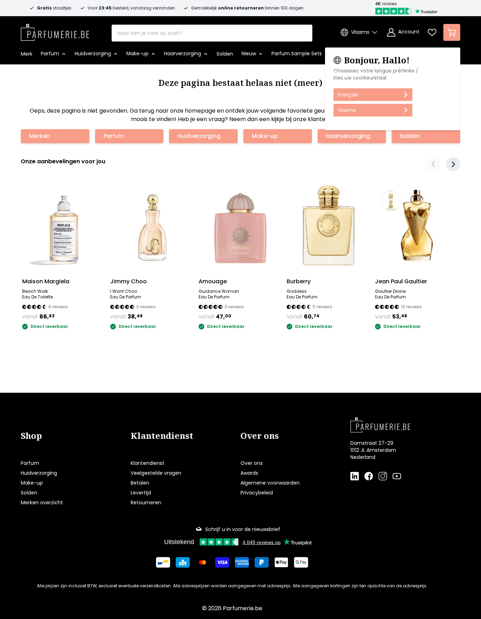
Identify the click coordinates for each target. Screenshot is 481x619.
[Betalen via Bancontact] (163, 562)
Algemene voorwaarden (270, 482)
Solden (410, 136)
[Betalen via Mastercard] (202, 562)
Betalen (140, 482)
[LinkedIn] (354, 476)
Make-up (265, 136)
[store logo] (55, 30)
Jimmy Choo (128, 281)
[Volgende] (453, 164)
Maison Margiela (45, 281)
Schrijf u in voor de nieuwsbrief (242, 529)
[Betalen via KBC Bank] (183, 562)
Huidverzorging (198, 136)
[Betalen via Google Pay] (301, 562)
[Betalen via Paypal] (262, 562)
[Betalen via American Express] (242, 562)
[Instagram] (383, 476)
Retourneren (146, 502)
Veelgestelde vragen (156, 472)
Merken (39, 136)
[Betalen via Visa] (222, 562)
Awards (249, 472)
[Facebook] (368, 476)
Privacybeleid (257, 492)
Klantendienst (147, 463)
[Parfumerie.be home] (394, 424)
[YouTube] (397, 476)
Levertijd (141, 492)
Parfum (114, 136)
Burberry (299, 281)
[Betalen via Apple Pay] (281, 562)
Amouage (213, 281)
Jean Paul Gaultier (401, 281)
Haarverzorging (348, 136)
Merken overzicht (42, 502)
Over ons (252, 463)
